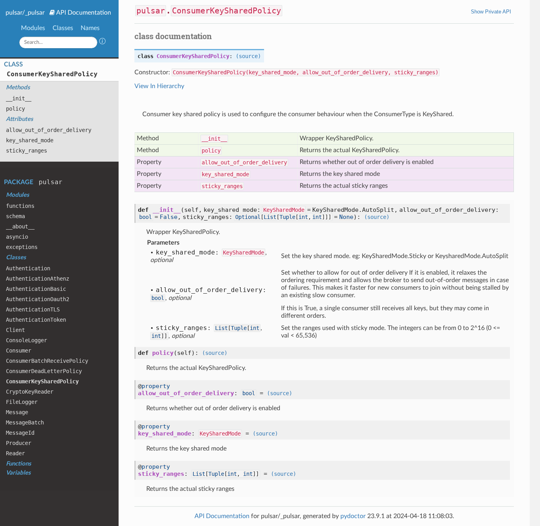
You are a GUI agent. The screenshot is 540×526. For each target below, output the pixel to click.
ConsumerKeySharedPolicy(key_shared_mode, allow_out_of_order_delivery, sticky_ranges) (305, 72)
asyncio (17, 237)
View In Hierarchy (159, 86)
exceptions (22, 247)
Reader (15, 453)
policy (15, 109)
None (346, 217)
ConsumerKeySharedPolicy (52, 74)
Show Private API (491, 12)
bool (145, 217)
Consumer (18, 350)
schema (15, 216)
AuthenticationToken (36, 320)
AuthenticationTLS (33, 309)
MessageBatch (25, 422)
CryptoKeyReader (29, 391)
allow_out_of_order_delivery (48, 130)
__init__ (18, 98)
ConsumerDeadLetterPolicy (44, 371)
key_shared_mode (29, 140)
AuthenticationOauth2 (37, 299)
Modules (33, 28)
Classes (63, 28)
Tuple (287, 217)
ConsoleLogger (26, 340)
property (156, 386)
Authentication (28, 268)
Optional (248, 217)
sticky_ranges (26, 150)
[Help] (102, 42)
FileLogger (22, 402)
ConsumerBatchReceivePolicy (47, 361)
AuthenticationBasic (36, 289)
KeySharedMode (283, 210)
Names (90, 28)
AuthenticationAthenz (37, 278)
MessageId (20, 433)
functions (20, 206)
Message (17, 412)
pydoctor (353, 516)
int (303, 217)
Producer (18, 443)
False (168, 217)
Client (15, 330)
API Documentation (83, 12)
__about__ (20, 226)
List (270, 217)
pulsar (50, 182)
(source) (248, 56)
